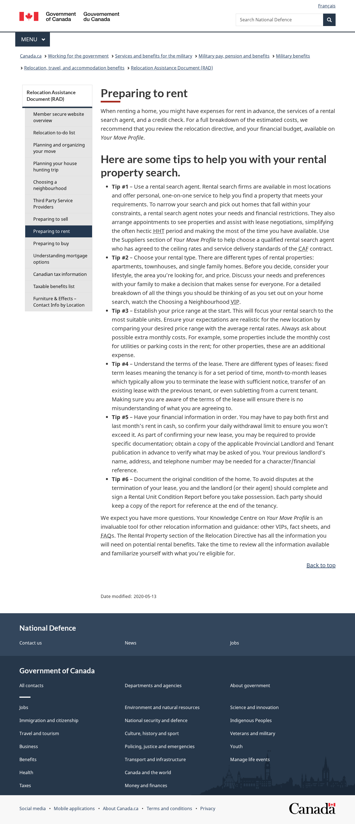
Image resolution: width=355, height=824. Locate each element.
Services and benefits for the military (153, 56)
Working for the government (78, 56)
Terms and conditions (169, 808)
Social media (32, 808)
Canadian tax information (60, 274)
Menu (30, 39)
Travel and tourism (39, 733)
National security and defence (156, 720)
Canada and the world (148, 772)
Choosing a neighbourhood (50, 185)
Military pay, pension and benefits (234, 56)
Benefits (28, 759)
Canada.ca (31, 56)
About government (250, 685)
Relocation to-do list (54, 133)
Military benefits (293, 56)
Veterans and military (252, 733)
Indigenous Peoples (251, 720)
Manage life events (250, 759)
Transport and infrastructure (155, 759)
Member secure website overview (58, 117)
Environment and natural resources (162, 707)
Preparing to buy (51, 243)
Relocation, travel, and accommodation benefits (74, 68)
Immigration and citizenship (48, 720)
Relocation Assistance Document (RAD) (172, 68)
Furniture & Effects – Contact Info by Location (59, 302)
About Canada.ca (120, 808)
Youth (236, 746)
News (130, 643)
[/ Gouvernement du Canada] (69, 17)
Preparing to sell (50, 219)
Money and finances (146, 785)
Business (28, 746)
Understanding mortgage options (60, 259)
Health (26, 772)
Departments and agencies (153, 685)
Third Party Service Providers (53, 203)
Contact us (30, 643)
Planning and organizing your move (59, 148)
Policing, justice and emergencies (160, 746)
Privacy (207, 808)
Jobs (234, 643)
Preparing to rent (51, 231)
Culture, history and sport (152, 733)
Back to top (321, 565)
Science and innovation (254, 707)
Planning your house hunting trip (55, 166)
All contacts (31, 685)
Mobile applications (74, 808)
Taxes (25, 785)
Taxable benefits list (54, 286)
